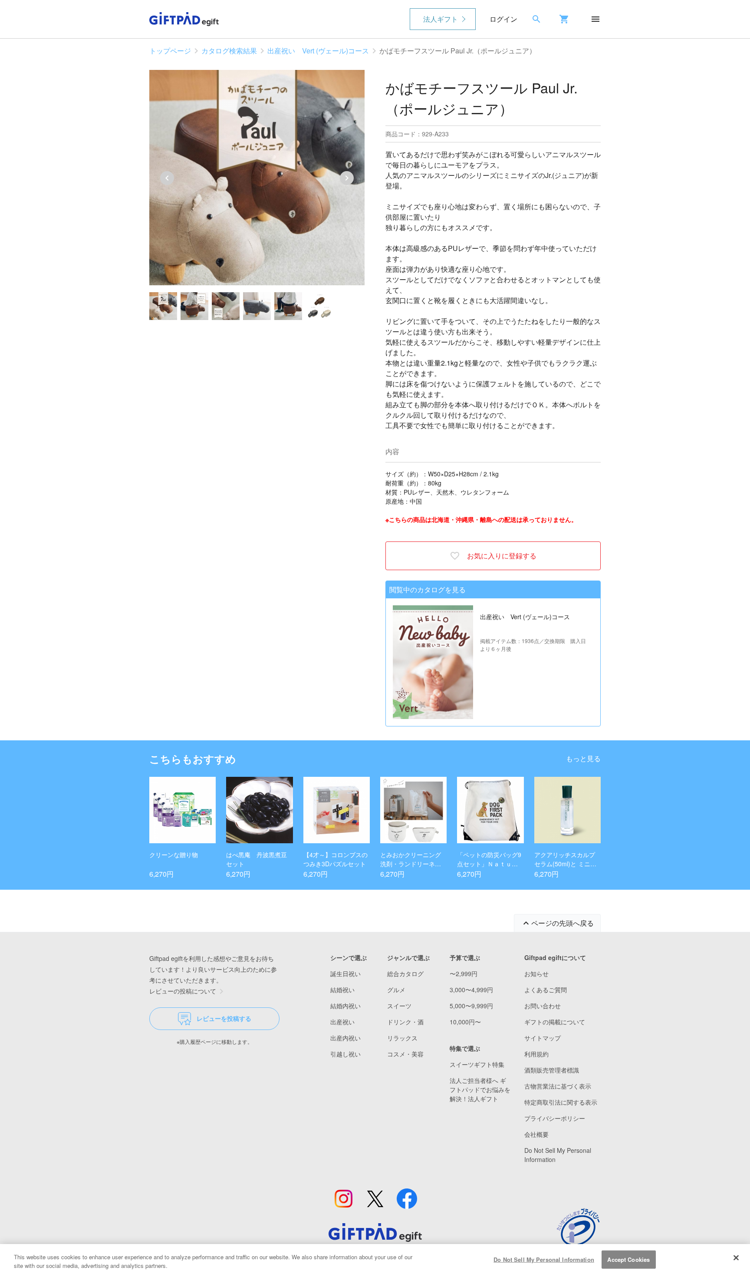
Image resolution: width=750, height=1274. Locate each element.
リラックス (402, 1037)
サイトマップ (542, 1037)
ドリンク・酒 (405, 1021)
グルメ (396, 989)
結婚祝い (342, 989)
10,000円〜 (465, 1021)
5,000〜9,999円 (471, 1005)
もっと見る (583, 758)
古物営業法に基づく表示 (557, 1086)
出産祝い (342, 1021)
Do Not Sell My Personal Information (543, 1259)
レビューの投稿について (182, 991)
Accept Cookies (628, 1259)
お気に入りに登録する (501, 556)
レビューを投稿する (224, 1018)
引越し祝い (345, 1054)
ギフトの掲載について (554, 1021)
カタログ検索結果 (229, 51)
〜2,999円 (463, 973)
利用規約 (536, 1054)
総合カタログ (405, 973)
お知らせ (536, 973)
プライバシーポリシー (554, 1118)
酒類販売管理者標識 (551, 1070)
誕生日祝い (345, 973)
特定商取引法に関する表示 (560, 1102)
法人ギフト (440, 19)
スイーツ (399, 1005)
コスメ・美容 (405, 1054)
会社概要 (536, 1134)
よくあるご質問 (545, 989)
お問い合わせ (542, 1005)
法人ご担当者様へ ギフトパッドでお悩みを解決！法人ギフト (480, 1089)
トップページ (170, 51)
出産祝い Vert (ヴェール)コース (318, 51)
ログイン (503, 19)
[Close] (736, 1257)
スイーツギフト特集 (477, 1064)
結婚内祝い (345, 1005)
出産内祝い (345, 1037)
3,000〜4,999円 (471, 989)
